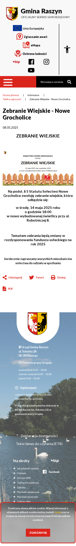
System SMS (24, 477)
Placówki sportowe (27, 496)
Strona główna (11, 95)
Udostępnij (15, 277)
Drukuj (58, 278)
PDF (10, 288)
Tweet (40, 277)
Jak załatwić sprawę (28, 468)
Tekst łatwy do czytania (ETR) (39, 443)
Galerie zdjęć (24, 501)
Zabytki (21, 487)
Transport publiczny (28, 482)
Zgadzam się (38, 532)
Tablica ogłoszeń (12, 99)
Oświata (21, 473)
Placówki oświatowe (28, 491)
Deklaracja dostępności (39, 436)
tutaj (58, 512)
